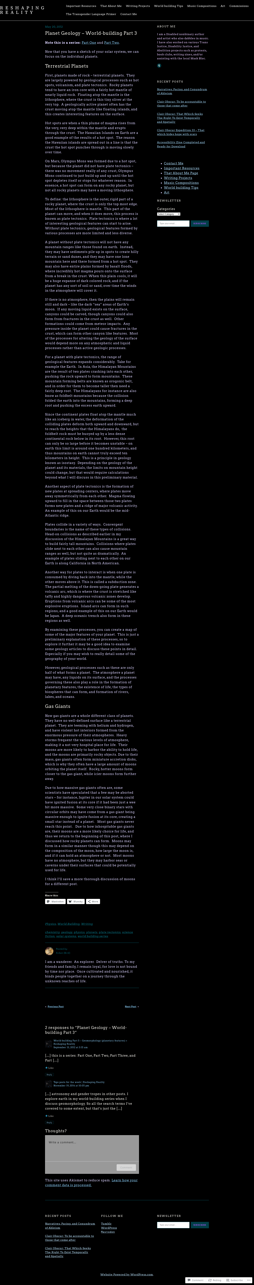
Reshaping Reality (23, 10)
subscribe (199, 223)
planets (91, 932)
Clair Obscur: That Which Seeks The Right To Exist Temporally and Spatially (180, 118)
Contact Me (174, 163)
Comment (126, 1167)
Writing (87, 924)
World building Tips (181, 187)
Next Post (130, 1006)
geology (66, 932)
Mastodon (108, 1231)
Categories (166, 209)
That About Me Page (181, 173)
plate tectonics (110, 932)
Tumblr (106, 1223)
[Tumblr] (159, 65)
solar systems (66, 936)
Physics (50, 924)
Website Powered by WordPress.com (126, 1274)
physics (79, 932)
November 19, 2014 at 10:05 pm (71, 1085)
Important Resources (182, 168)
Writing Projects (178, 178)
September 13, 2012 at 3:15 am (71, 1047)
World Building (69, 924)
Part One (89, 42)
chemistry (52, 932)
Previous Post (56, 1006)
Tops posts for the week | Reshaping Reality (79, 1082)
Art (167, 192)
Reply (49, 1074)
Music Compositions (181, 183)
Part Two (111, 42)
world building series (93, 936)
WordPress (109, 1227)
